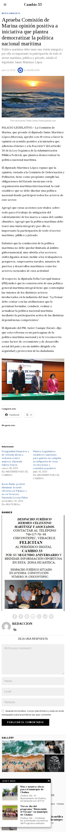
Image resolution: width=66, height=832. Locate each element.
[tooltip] (14, 616)
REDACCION (33, 70)
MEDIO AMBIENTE (11, 13)
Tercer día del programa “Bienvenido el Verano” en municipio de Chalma (34, 810)
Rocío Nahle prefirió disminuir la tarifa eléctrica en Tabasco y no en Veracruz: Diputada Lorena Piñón (15, 491)
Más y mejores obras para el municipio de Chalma (32, 789)
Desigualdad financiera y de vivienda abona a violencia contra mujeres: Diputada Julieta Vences (15, 458)
